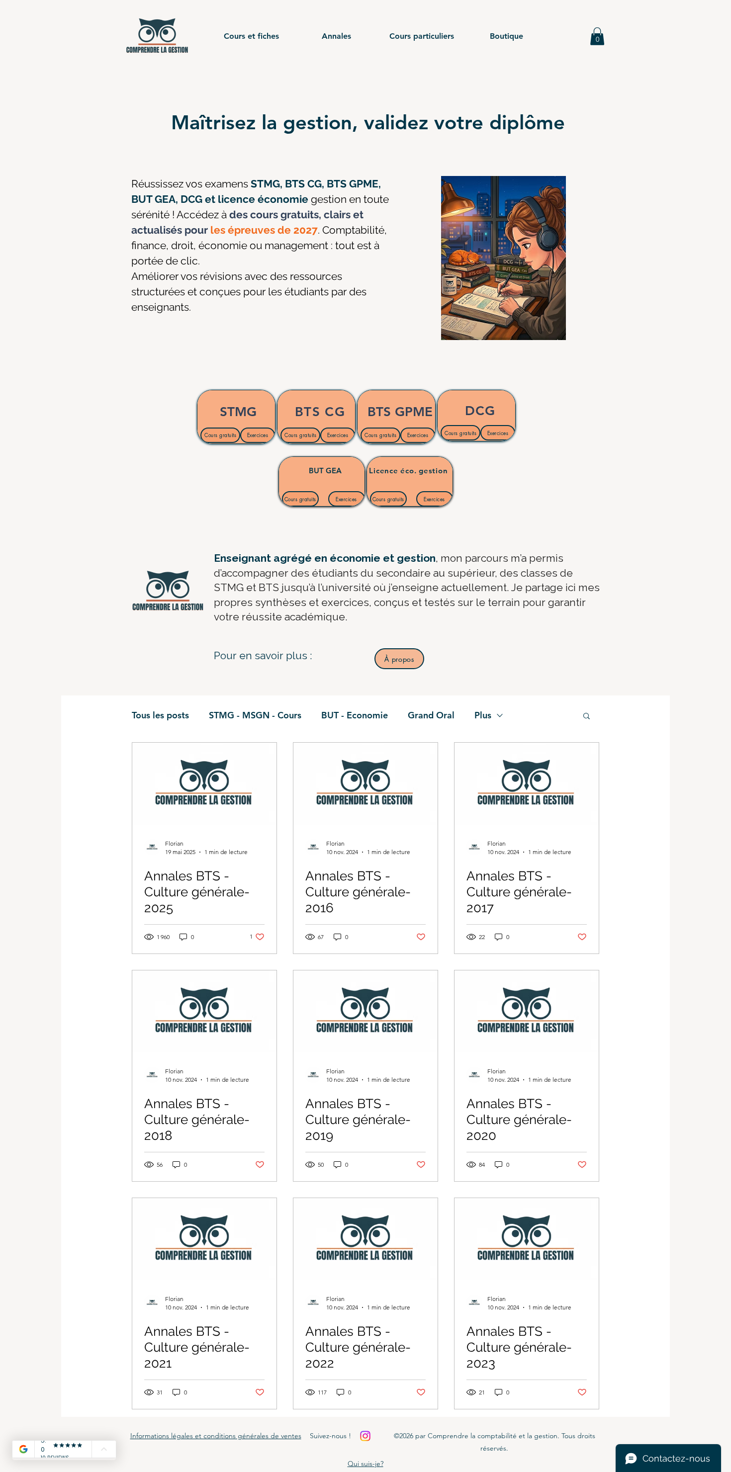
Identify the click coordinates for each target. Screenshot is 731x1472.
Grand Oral (431, 715)
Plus (482, 715)
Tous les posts (160, 715)
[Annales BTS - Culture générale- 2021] (204, 1239)
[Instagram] (365, 1436)
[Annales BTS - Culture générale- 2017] (527, 784)
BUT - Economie (354, 715)
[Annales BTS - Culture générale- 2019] (365, 1011)
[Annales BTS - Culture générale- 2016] (365, 784)
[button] (251, 36)
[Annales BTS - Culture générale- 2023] (527, 1239)
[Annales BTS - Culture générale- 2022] (365, 1239)
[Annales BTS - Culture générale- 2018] (204, 1011)
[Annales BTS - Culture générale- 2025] (204, 784)
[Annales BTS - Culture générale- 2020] (527, 1011)
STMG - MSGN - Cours (255, 715)
